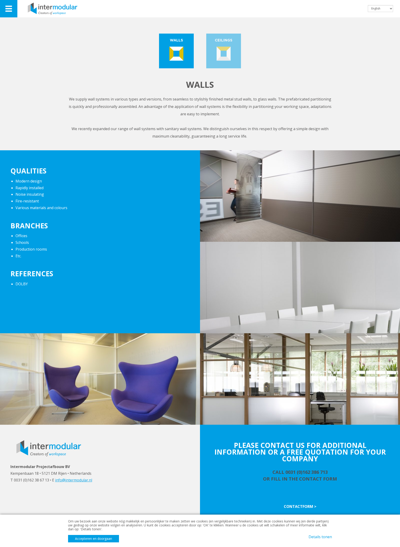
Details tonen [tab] (320, 537)
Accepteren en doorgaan (93, 538)
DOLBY (22, 283)
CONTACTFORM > (300, 506)
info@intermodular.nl (73, 480)
